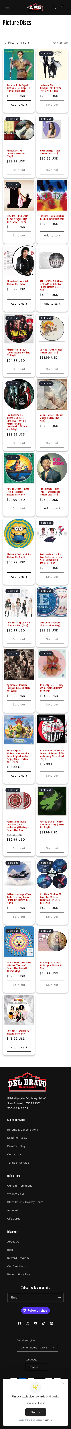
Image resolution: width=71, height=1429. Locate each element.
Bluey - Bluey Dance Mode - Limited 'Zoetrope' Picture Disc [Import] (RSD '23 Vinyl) (19, 967)
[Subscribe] (60, 1297)
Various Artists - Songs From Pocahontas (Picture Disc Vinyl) (18, 492)
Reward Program (18, 1257)
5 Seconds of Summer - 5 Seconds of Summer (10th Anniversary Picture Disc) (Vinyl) (52, 755)
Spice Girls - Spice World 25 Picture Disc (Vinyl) (19, 624)
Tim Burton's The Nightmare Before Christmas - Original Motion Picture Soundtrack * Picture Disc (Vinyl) (17, 422)
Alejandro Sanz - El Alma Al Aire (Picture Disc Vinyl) (51, 418)
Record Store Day (18, 1274)
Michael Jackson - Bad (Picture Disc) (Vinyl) (17, 283)
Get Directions (16, 1266)
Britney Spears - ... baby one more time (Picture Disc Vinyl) (51, 688)
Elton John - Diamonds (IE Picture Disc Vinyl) (51, 624)
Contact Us (14, 1154)
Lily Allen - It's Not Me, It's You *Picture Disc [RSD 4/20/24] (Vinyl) (18, 219)
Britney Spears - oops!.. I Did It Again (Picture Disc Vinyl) (52, 965)
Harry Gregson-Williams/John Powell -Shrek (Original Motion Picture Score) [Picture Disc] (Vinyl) (18, 756)
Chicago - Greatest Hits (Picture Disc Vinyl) (51, 351)
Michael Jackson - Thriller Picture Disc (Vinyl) (16, 153)
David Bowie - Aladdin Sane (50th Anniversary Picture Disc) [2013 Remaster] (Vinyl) (51, 558)
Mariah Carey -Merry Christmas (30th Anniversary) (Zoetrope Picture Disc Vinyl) (18, 826)
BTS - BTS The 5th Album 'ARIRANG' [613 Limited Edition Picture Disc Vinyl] (51, 285)
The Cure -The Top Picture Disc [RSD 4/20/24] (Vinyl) (52, 217)
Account (12, 1210)
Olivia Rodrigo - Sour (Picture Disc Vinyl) (50, 152)
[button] (7, 7)
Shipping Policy (17, 1137)
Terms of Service (18, 1162)
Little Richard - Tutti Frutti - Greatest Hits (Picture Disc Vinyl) (50, 492)
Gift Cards (13, 1218)
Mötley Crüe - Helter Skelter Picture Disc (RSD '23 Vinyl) (18, 352)
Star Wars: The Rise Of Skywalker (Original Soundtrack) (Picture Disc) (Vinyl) (50, 898)
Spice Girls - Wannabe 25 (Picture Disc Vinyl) (19, 1032)
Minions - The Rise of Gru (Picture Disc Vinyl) (19, 556)
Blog (10, 1249)
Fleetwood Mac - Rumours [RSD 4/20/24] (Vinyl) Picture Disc (51, 88)
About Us (13, 1241)
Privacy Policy (16, 1146)
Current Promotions (19, 1185)
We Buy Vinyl (15, 1193)
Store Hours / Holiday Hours (25, 1202)
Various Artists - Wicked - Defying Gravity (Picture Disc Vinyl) (52, 824)
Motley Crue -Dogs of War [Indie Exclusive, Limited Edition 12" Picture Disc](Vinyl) (19, 898)
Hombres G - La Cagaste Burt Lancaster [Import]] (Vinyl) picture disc (18, 88)
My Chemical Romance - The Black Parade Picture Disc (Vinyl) (18, 688)
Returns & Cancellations (22, 1129)
